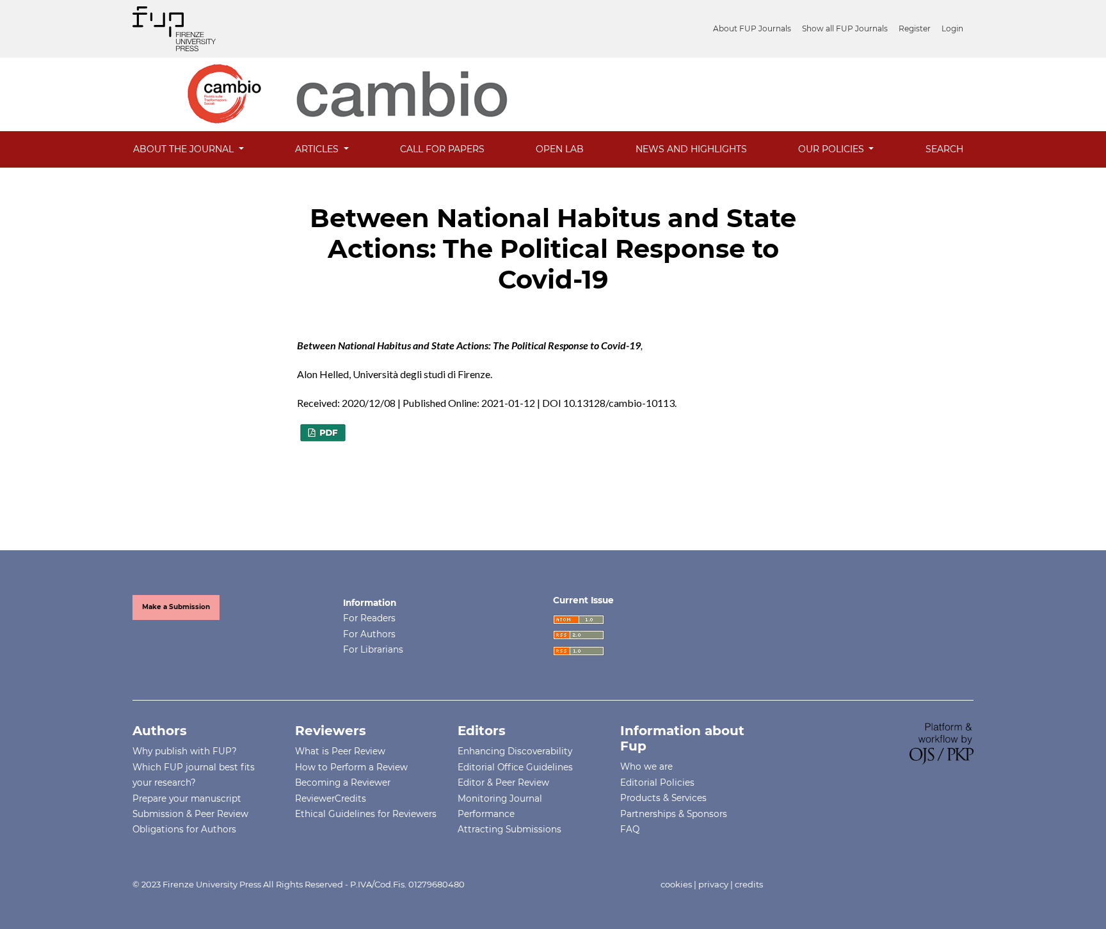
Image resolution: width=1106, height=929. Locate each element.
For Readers (369, 618)
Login (952, 28)
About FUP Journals (752, 28)
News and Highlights (691, 149)
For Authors (369, 634)
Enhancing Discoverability (515, 751)
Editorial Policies (657, 782)
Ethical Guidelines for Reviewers (366, 814)
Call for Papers (442, 149)
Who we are (646, 766)
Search (944, 149)
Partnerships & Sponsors (673, 814)
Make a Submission (176, 607)
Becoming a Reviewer (342, 782)
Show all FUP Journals (845, 28)
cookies (676, 884)
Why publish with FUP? (184, 751)
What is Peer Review (340, 751)
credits (749, 884)
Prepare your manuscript (186, 798)
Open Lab (560, 149)
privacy (713, 884)
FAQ (629, 829)
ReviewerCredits (330, 798)
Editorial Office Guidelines (515, 767)
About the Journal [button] (184, 149)
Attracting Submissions (509, 829)
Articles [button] (318, 149)
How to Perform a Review (351, 767)
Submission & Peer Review (190, 814)
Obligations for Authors (184, 829)
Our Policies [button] (832, 149)
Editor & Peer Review (503, 782)
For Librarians (373, 649)
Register (915, 28)
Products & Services (663, 798)
